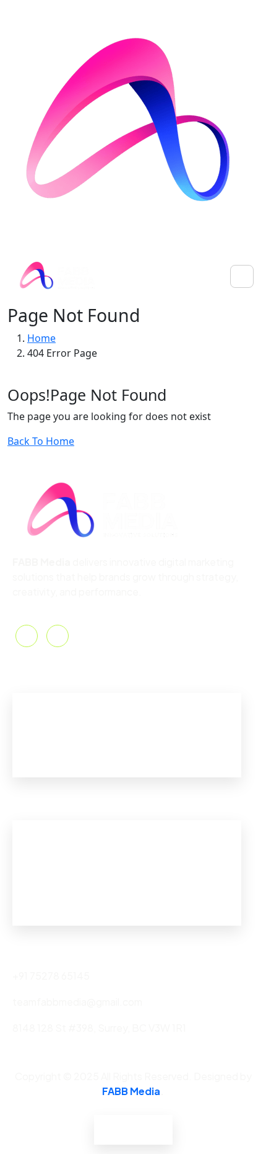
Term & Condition (133, 1136)
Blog (23, 763)
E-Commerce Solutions (65, 890)
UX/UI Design (42, 911)
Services (32, 742)
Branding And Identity (62, 827)
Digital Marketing (50, 869)
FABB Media (131, 1091)
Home (26, 700)
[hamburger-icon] (242, 276)
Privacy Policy (125, 1122)
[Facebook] (26, 636)
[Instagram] (57, 636)
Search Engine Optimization (76, 848)
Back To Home (40, 441)
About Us (33, 721)
